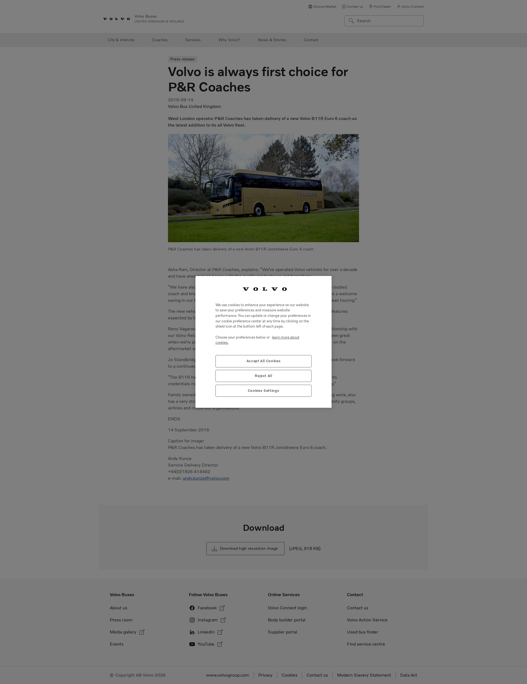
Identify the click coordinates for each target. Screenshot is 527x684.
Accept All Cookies (263, 361)
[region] (263, 342)
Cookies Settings (263, 391)
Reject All (263, 376)
